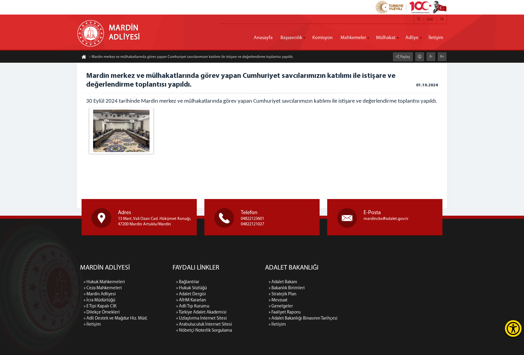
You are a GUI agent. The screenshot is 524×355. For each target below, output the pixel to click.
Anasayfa (263, 37)
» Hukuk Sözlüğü (191, 288)
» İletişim (92, 324)
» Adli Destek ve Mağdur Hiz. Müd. (115, 318)
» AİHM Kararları (191, 300)
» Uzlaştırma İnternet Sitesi (201, 318)
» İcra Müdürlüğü (99, 300)
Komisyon (322, 37)
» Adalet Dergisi (191, 294)
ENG (430, 20)
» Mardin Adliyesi (100, 294)
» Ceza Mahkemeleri (103, 288)
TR (442, 20)
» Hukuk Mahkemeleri (104, 282)
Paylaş (404, 57)
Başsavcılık (291, 37)
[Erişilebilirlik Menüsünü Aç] (513, 328)
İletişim (435, 37)
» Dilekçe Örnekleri (102, 312)
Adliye (411, 37)
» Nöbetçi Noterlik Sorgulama (204, 330)
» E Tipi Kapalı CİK (100, 306)
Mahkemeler (353, 37)
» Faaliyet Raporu (285, 312)
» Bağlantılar (187, 282)
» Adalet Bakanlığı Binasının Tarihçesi (303, 318)
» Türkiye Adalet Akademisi (201, 312)
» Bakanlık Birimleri (287, 288)
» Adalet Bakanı (283, 282)
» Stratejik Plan (282, 294)
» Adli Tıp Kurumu (192, 306)
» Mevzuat (278, 300)
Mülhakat (385, 37)
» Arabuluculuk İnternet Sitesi (204, 324)
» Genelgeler (281, 306)
